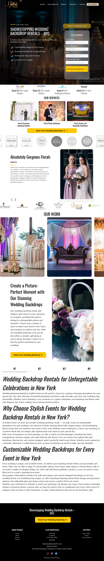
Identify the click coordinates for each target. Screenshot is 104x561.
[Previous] (11, 199)
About (17, 535)
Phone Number (71, 46)
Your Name (70, 39)
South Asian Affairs (52, 537)
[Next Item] (100, 247)
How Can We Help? (73, 59)
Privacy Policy (86, 533)
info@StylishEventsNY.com (52, 544)
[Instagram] (47, 553)
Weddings (52, 533)
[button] (53, 4)
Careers (86, 535)
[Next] (15, 199)
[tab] (14, 369)
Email (68, 53)
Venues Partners (86, 537)
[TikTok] (52, 553)
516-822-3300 (52, 546)
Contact (17, 539)
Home (17, 533)
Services (17, 537)
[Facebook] (56, 553)
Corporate (52, 535)
